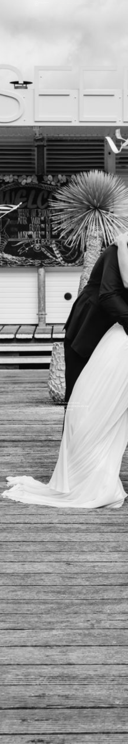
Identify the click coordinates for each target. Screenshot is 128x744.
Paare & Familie (78, 3)
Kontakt (92, 3)
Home (56, 3)
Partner (86, 3)
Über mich (62, 3)
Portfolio (69, 3)
